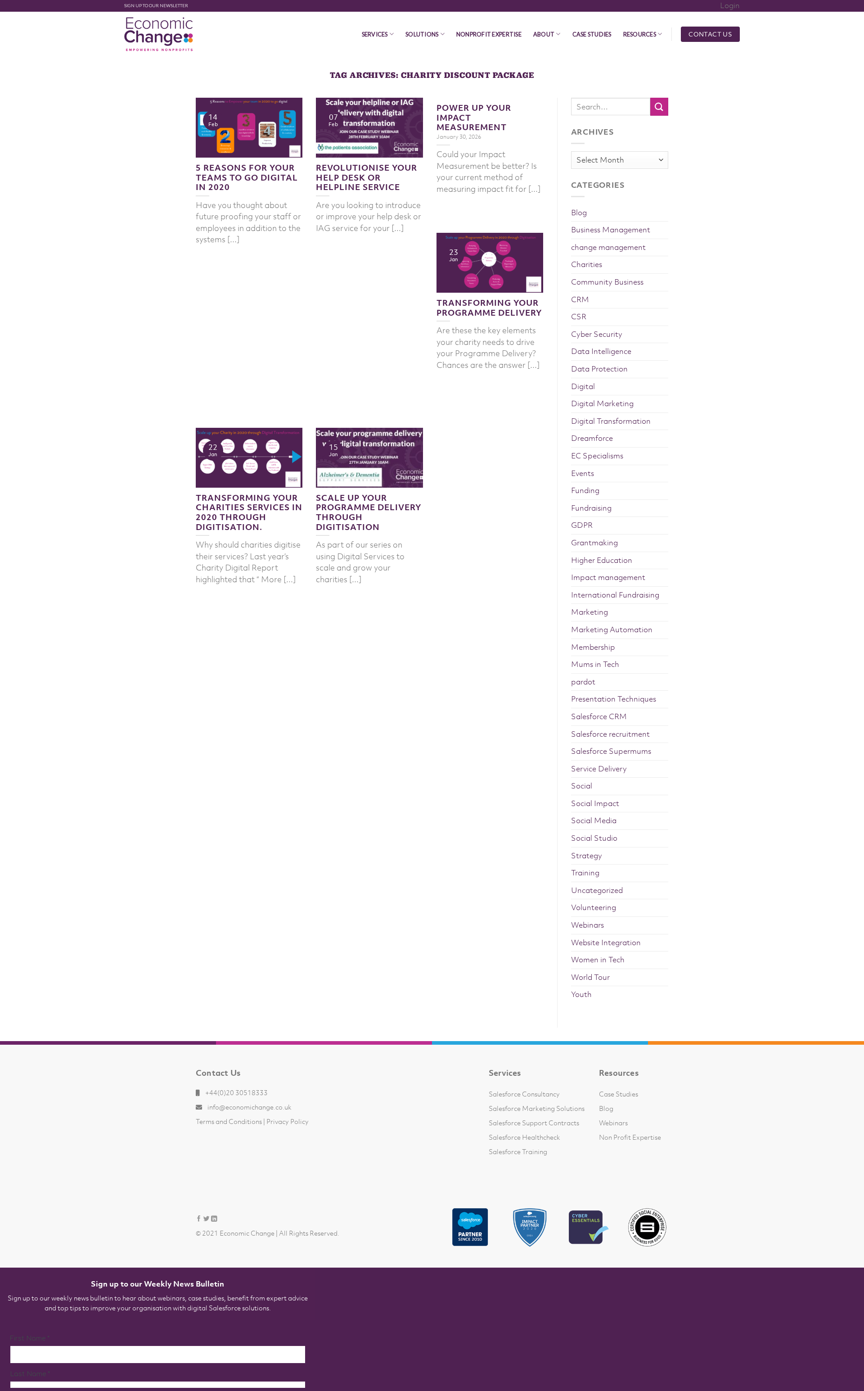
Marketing (589, 612)
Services (375, 34)
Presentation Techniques (613, 699)
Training (585, 873)
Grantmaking (594, 543)
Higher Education (601, 560)
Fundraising (591, 508)
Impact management (608, 577)
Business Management (610, 230)
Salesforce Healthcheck (524, 1137)
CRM (580, 299)
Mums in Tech (595, 664)
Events (582, 473)
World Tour (590, 977)
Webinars (587, 925)
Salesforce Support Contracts (534, 1122)
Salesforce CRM (599, 716)
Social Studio (594, 838)
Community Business (607, 282)
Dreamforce (592, 438)
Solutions (421, 34)
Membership (593, 647)
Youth (581, 994)
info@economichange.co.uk (249, 1106)
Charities (586, 264)
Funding (585, 490)
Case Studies (592, 34)
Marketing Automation (611, 629)
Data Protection (599, 369)
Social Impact (595, 803)
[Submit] (659, 106)
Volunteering (593, 907)
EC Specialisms (597, 456)
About (543, 34)
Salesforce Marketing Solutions (537, 1108)
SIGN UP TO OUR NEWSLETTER (156, 5)
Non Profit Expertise (630, 1137)
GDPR (582, 525)
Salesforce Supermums (611, 751)
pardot (583, 682)
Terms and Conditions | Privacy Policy (252, 1121)
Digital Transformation (611, 421)
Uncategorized (597, 890)
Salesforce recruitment (610, 734)
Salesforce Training (518, 1151)
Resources (639, 34)
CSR (578, 317)
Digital (583, 386)
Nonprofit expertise (489, 34)
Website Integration (606, 942)
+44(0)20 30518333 (236, 1092)
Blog (579, 212)
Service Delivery (599, 769)
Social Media (593, 820)
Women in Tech (598, 960)
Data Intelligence (601, 351)
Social (581, 786)
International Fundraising (615, 595)
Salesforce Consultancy (524, 1093)
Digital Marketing (602, 403)
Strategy (586, 856)
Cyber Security (596, 334)
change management (608, 247)
